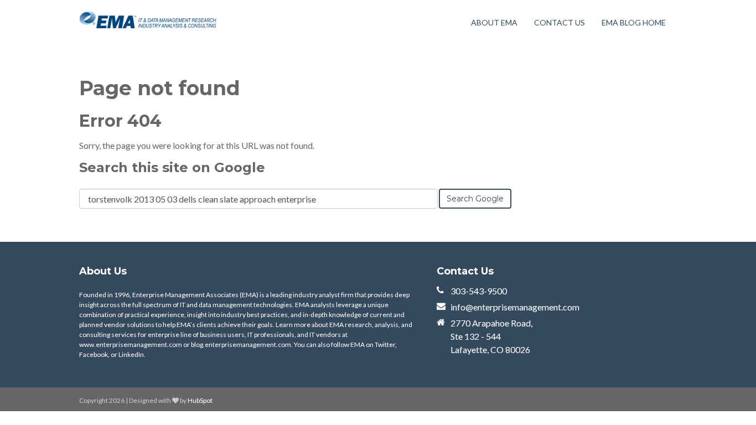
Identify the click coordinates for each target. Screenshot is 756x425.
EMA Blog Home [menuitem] (634, 22)
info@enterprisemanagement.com (515, 307)
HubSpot (200, 400)
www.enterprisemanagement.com (130, 344)
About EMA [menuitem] (494, 22)
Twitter (385, 344)
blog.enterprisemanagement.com (241, 344)
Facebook (93, 354)
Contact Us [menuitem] (559, 22)
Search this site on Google (172, 167)
